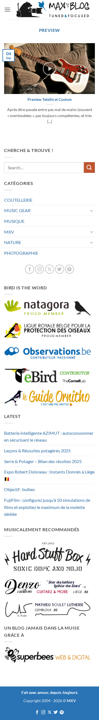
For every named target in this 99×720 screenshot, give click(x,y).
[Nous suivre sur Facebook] (29, 269)
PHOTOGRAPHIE (21, 253)
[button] (7, 9)
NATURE (12, 242)
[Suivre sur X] (49, 269)
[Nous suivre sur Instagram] (39, 269)
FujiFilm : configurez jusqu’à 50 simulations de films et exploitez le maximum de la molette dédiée (47, 507)
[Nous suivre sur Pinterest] (69, 269)
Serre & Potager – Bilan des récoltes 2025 (43, 461)
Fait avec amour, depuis (49, 692)
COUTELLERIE (18, 200)
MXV (9, 231)
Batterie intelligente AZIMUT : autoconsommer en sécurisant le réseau (49, 436)
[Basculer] (91, 210)
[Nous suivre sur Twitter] (59, 269)
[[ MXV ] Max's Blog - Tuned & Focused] (53, 9)
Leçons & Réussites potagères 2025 (37, 450)
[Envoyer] (89, 167)
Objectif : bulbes (19, 489)
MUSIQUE (14, 221)
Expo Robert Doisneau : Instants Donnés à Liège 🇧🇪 (49, 475)
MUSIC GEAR (17, 210)
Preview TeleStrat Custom (50, 99)
